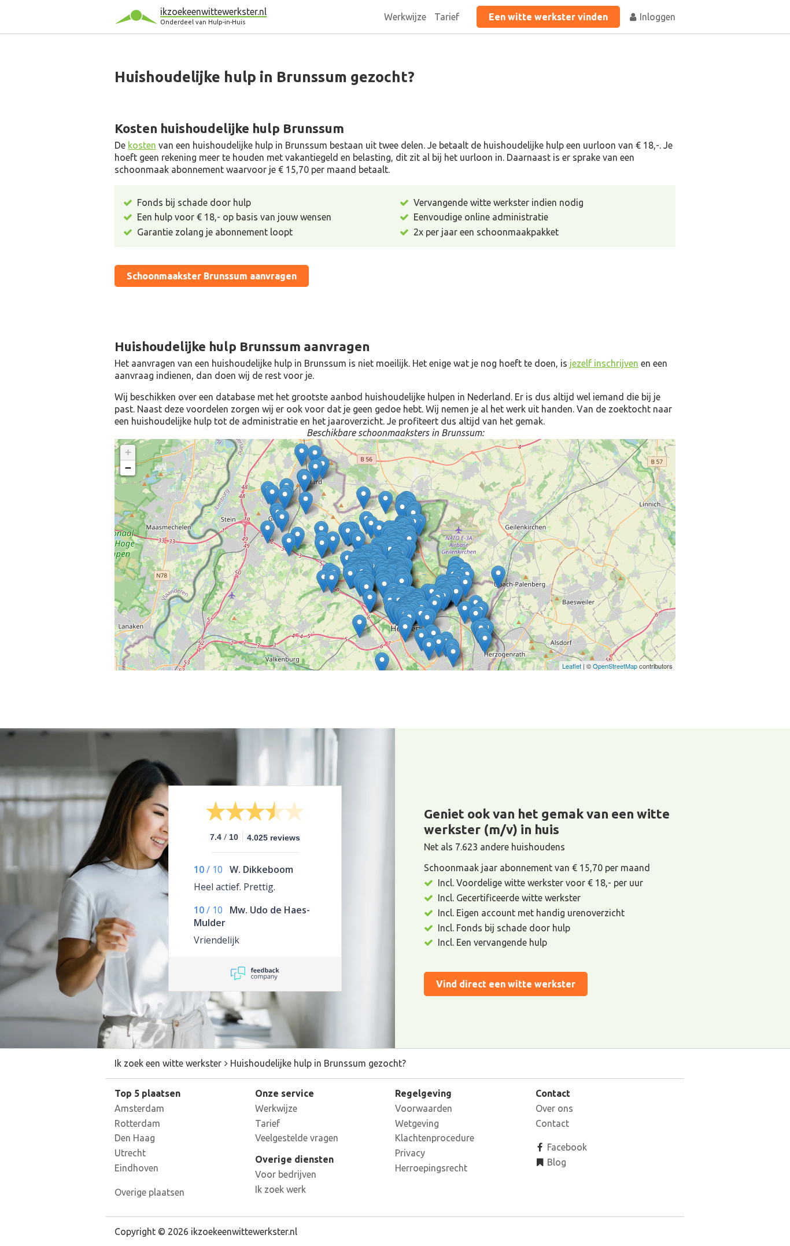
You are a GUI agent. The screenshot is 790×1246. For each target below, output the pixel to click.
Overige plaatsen (149, 1192)
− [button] (128, 468)
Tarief (446, 17)
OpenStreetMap (615, 665)
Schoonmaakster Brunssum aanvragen (212, 276)
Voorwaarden (423, 1108)
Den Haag (135, 1138)
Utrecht (130, 1153)
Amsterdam (139, 1108)
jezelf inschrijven (604, 363)
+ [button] (128, 452)
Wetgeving (417, 1123)
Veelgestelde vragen (296, 1138)
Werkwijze (405, 17)
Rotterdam (137, 1123)
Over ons (554, 1108)
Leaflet (571, 665)
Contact (552, 1123)
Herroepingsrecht (431, 1168)
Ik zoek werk (280, 1189)
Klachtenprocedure (434, 1138)
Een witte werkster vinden (548, 17)
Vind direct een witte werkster (505, 984)
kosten (142, 145)
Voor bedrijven (285, 1174)
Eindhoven (136, 1168)
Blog (555, 1162)
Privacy (410, 1153)
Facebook (566, 1147)
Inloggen (656, 17)
